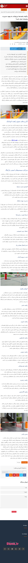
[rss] (8, 549)
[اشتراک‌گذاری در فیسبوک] (24, 475)
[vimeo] (4, 549)
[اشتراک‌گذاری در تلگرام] (14, 475)
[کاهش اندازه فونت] (10, 44)
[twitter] (19, 549)
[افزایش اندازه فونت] (14, 44)
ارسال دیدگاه (14, 511)
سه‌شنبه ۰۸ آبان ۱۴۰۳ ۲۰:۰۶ (20, 42)
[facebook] (23, 549)
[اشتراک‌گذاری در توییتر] (21, 475)
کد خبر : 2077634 (21, 44)
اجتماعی (19, 48)
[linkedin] (15, 549)
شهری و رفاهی (13, 48)
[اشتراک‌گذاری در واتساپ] (17, 475)
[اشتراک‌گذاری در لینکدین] (7, 475)
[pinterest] (12, 549)
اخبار (24, 48)
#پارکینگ (18, 462)
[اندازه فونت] (12, 44)
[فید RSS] (10, 475)
